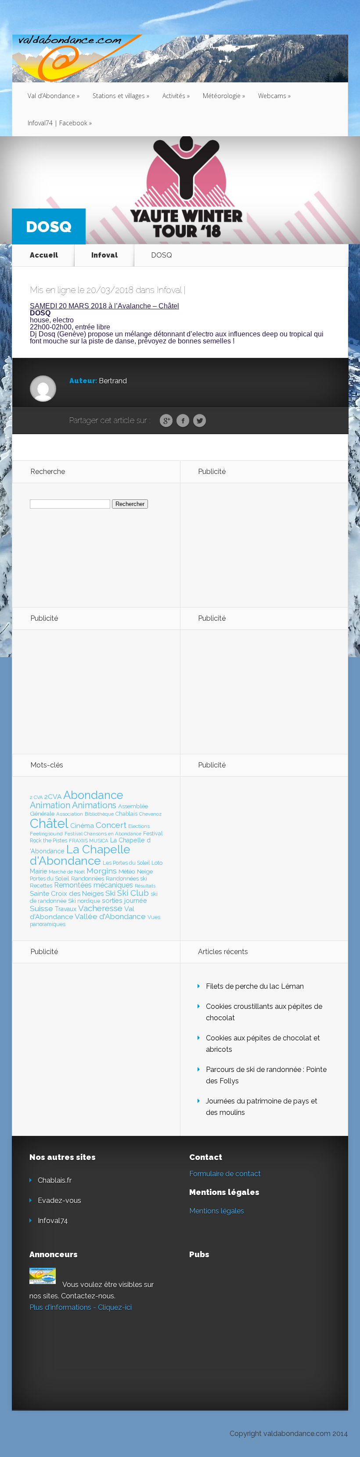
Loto (156, 862)
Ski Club (133, 893)
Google (166, 421)
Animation (50, 805)
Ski (110, 893)
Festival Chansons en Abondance (103, 834)
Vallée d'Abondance (110, 916)
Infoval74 (53, 1221)
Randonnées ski (126, 878)
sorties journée (124, 900)
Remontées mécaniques (93, 885)
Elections (139, 826)
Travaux (65, 908)
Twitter (199, 421)
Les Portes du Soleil (126, 863)
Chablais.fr (55, 1180)
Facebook (183, 421)
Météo (127, 871)
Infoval (104, 255)
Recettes (41, 885)
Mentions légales (216, 1211)
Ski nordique (84, 901)
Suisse (41, 908)
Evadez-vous (59, 1200)
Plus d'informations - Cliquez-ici (80, 1307)
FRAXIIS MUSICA (88, 841)
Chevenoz (150, 814)
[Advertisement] (246, 544)
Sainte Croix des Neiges (67, 894)
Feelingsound (46, 834)
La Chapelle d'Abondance (80, 854)
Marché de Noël (67, 872)
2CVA (52, 796)
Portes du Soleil (49, 878)
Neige (145, 871)
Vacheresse (100, 908)
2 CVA (36, 797)
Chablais (126, 813)
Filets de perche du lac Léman (255, 986)
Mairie (38, 871)
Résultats (145, 886)
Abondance (93, 795)
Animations (94, 805)
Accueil (44, 255)
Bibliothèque (99, 814)
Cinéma (82, 826)
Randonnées (87, 878)
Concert (111, 825)
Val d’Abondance (53, 96)
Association (69, 814)
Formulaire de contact (225, 1174)
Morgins (101, 870)
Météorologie (224, 96)
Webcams (274, 96)
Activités (176, 96)
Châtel (49, 823)
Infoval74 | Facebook (60, 123)
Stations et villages (121, 96)
